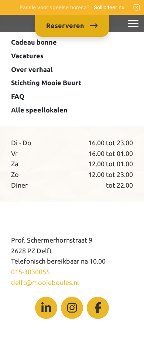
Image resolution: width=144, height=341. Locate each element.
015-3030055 (30, 271)
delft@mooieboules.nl (45, 282)
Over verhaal (32, 69)
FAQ (17, 96)
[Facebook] (98, 308)
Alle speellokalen (39, 110)
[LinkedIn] (46, 308)
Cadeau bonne (34, 42)
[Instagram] (72, 308)
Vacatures (27, 55)
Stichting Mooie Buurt (46, 82)
